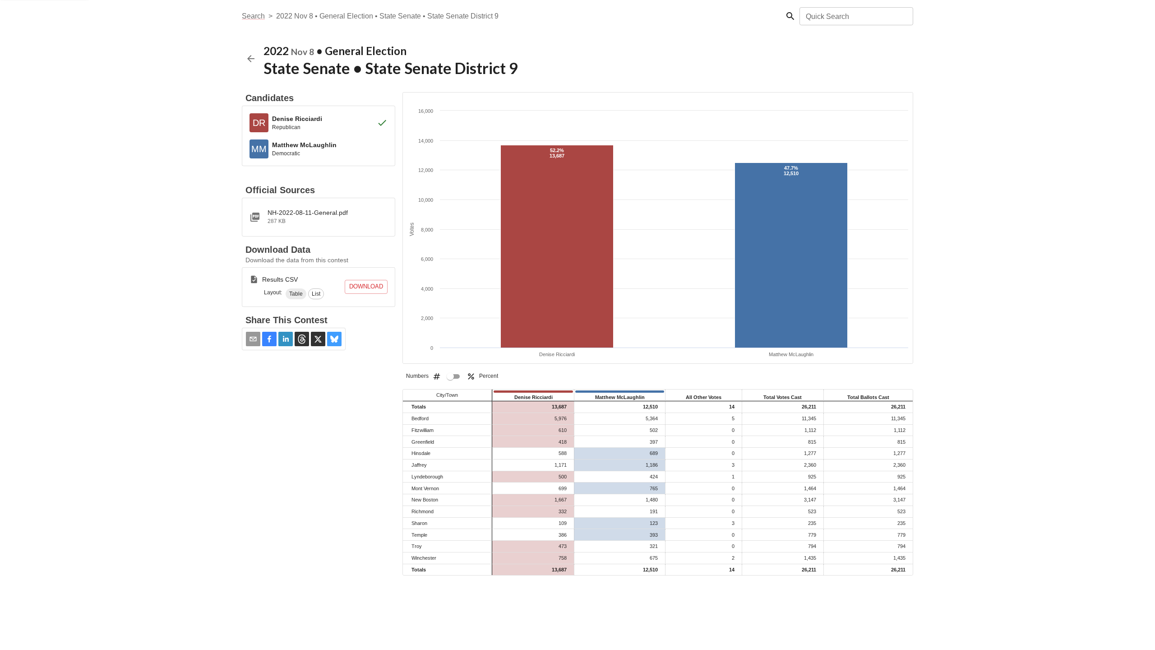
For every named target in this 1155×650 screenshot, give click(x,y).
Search (253, 16)
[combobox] (855, 16)
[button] (296, 293)
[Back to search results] (251, 59)
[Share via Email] (253, 339)
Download (366, 286)
